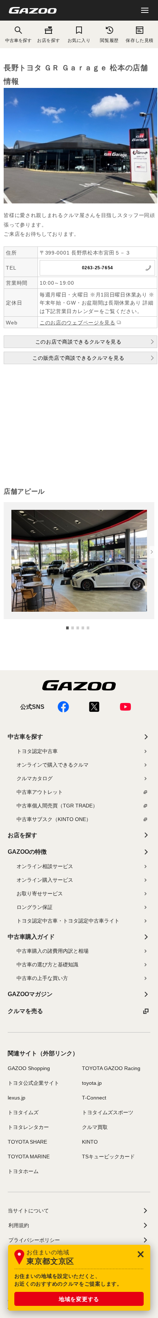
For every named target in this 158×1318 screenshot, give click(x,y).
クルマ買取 (95, 1127)
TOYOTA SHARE (27, 1142)
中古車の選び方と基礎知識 (47, 964)
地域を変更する (79, 1299)
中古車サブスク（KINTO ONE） (54, 819)
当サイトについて (28, 1211)
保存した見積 (139, 40)
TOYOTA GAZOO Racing (111, 1068)
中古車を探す (25, 736)
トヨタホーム (23, 1171)
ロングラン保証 (35, 907)
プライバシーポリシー (34, 1240)
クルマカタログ (35, 778)
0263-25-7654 (97, 267)
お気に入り (79, 40)
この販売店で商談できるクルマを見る (78, 358)
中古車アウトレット (40, 792)
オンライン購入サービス (45, 880)
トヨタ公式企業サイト (33, 1083)
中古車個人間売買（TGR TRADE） (57, 806)
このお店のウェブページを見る (77, 323)
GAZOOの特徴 (27, 852)
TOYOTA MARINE (29, 1156)
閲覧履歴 (109, 40)
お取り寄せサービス (40, 893)
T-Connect (94, 1098)
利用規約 (18, 1225)
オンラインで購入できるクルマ (53, 765)
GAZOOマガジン (30, 994)
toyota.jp (92, 1083)
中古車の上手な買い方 (42, 978)
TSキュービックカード (108, 1156)
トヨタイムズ (23, 1112)
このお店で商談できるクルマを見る (78, 342)
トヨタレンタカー (28, 1127)
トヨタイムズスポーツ (107, 1112)
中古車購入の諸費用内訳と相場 (53, 951)
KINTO (90, 1142)
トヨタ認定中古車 (37, 751)
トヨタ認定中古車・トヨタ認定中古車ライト (68, 921)
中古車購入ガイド (31, 937)
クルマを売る (25, 1011)
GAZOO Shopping (29, 1068)
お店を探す (48, 40)
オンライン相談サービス (45, 866)
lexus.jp (16, 1098)
